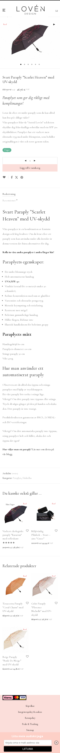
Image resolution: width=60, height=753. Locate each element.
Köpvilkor (30, 706)
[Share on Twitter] (16, 177)
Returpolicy (30, 718)
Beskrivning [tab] (9, 194)
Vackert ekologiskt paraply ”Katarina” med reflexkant (12, 535)
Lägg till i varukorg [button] (38, 543)
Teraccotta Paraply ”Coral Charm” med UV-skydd (12, 607)
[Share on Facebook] (11, 177)
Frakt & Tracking (30, 724)
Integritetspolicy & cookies (30, 712)
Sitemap (30, 730)
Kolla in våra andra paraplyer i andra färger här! (28, 252)
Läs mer (5, 547)
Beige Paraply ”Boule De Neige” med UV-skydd (11, 660)
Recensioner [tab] (9, 200)
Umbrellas (27, 478)
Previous (3, 39)
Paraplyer (17, 478)
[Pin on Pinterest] (22, 177)
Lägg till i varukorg (30, 168)
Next (56, 39)
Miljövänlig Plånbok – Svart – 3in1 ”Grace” (40, 535)
